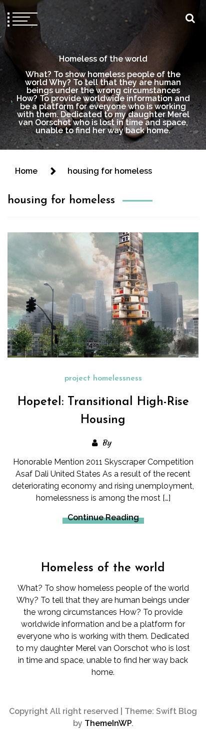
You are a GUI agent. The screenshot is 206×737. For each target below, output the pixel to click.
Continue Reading (103, 517)
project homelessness (103, 379)
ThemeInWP (108, 723)
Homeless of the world (103, 59)
